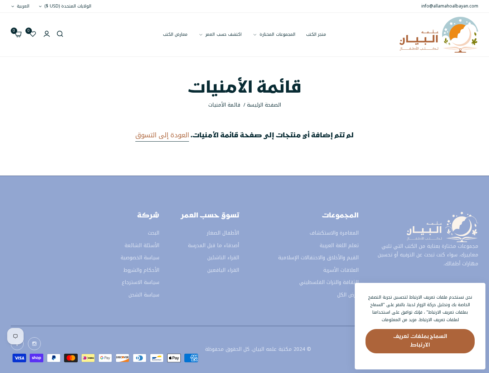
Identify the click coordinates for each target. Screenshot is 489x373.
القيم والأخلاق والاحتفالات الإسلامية (318, 258)
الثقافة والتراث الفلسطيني (329, 283)
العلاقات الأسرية (341, 270)
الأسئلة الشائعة (142, 245)
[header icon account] (47, 34)
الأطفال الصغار (223, 233)
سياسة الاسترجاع (140, 283)
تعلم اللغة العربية (339, 245)
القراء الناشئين (223, 258)
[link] (220, 34)
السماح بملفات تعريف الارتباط (420, 341)
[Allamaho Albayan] (439, 35)
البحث (153, 233)
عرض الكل (348, 295)
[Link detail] (34, 343)
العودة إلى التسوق (162, 135)
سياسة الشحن (144, 295)
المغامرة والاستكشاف (334, 233)
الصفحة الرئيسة (264, 105)
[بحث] (60, 34)
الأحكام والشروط (141, 270)
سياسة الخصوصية (140, 258)
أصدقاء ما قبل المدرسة (213, 245)
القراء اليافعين (223, 270)
